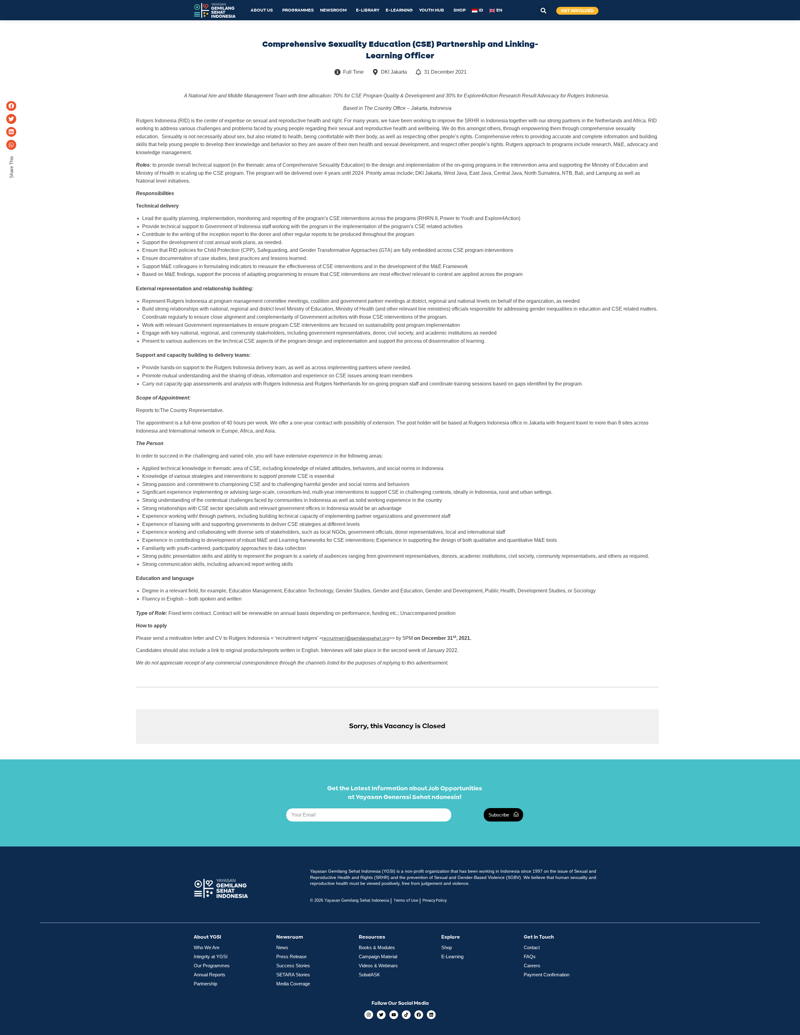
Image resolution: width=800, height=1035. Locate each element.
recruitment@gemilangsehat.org (355, 638)
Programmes (298, 10)
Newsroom (333, 10)
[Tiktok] (406, 1014)
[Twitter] (381, 1014)
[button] (543, 10)
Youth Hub (431, 10)
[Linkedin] (431, 1014)
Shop (459, 10)
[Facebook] (418, 1014)
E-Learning (399, 10)
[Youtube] (393, 1014)
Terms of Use (405, 900)
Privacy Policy (434, 900)
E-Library (367, 10)
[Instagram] (368, 1014)
